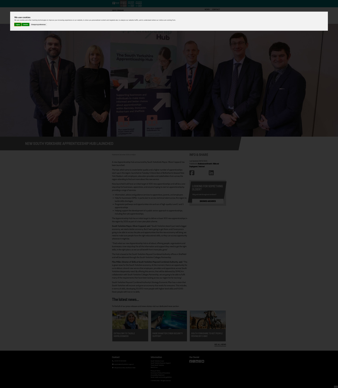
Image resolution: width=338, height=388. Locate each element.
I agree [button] (18, 24)
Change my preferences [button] (38, 24)
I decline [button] (25, 24)
